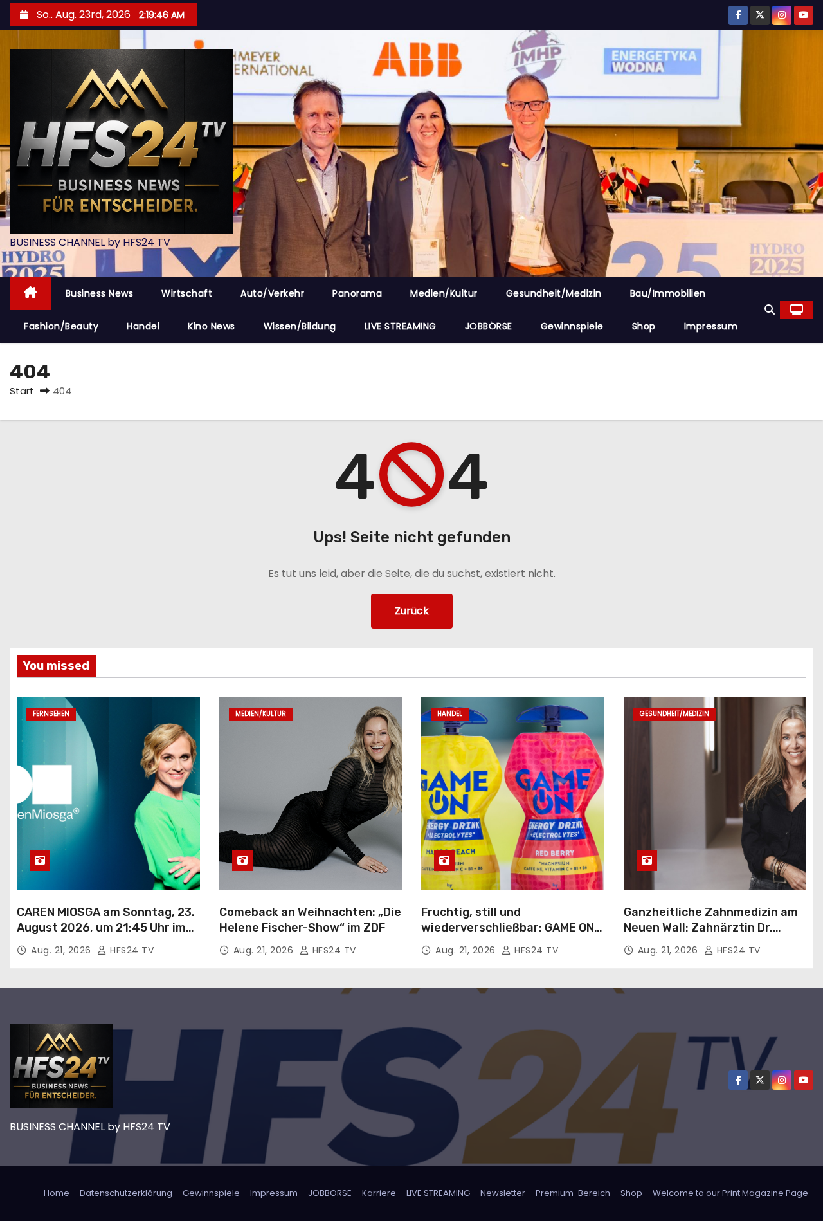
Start (22, 391)
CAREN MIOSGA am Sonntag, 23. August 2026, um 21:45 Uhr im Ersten (106, 927)
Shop (644, 326)
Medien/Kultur (444, 293)
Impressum (711, 326)
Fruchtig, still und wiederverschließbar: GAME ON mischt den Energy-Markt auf (507, 927)
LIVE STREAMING (401, 326)
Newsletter (502, 1193)
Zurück (412, 610)
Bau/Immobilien (668, 293)
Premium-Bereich (573, 1193)
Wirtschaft (186, 293)
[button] (769, 309)
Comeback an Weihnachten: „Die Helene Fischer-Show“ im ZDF (310, 920)
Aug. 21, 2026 (62, 950)
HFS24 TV (130, 950)
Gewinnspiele (572, 326)
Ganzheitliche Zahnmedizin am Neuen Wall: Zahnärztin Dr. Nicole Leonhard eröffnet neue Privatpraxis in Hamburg (711, 935)
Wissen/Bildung (300, 326)
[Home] (30, 293)
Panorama (357, 293)
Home (56, 1193)
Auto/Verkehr (272, 293)
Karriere (379, 1193)
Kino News (211, 326)
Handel (143, 326)
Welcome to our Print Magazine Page (730, 1193)
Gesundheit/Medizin (554, 293)
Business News (100, 293)
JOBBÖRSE (488, 326)
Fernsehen (51, 714)
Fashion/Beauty (61, 326)
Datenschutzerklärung (126, 1193)
